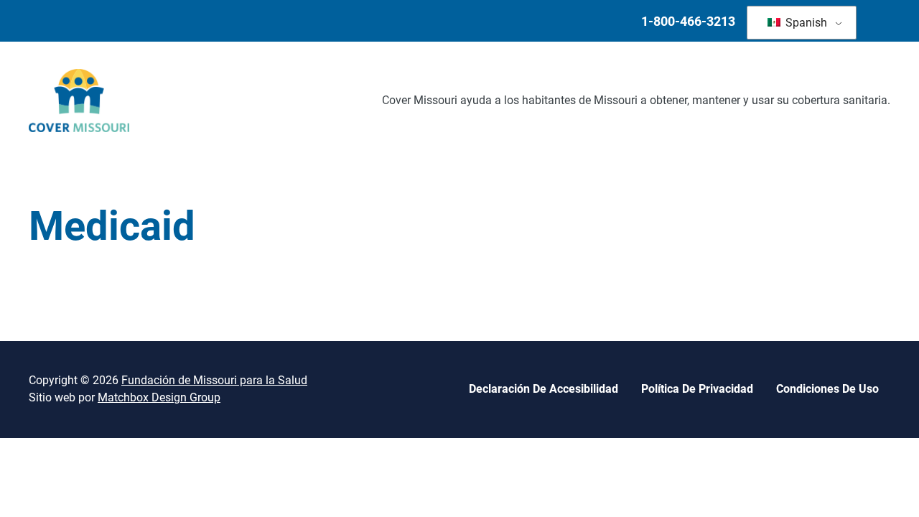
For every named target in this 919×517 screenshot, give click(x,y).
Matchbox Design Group (159, 397)
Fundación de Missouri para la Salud (214, 380)
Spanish (805, 22)
